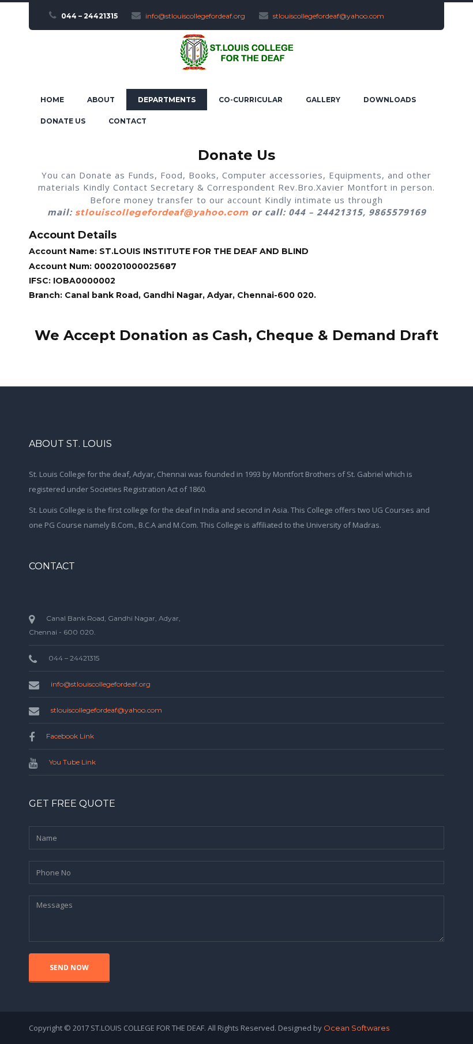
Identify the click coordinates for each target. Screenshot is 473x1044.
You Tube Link (72, 762)
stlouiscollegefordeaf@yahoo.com (328, 16)
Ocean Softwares (356, 1027)
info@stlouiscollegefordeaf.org (195, 16)
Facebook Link (70, 736)
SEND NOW (69, 967)
